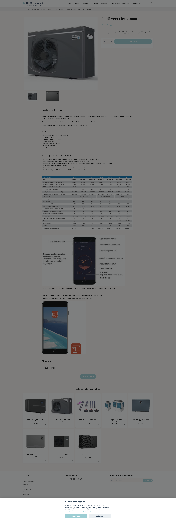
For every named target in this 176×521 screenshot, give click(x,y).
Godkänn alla (76, 516)
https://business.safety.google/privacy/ (78, 511)
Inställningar (100, 516)
